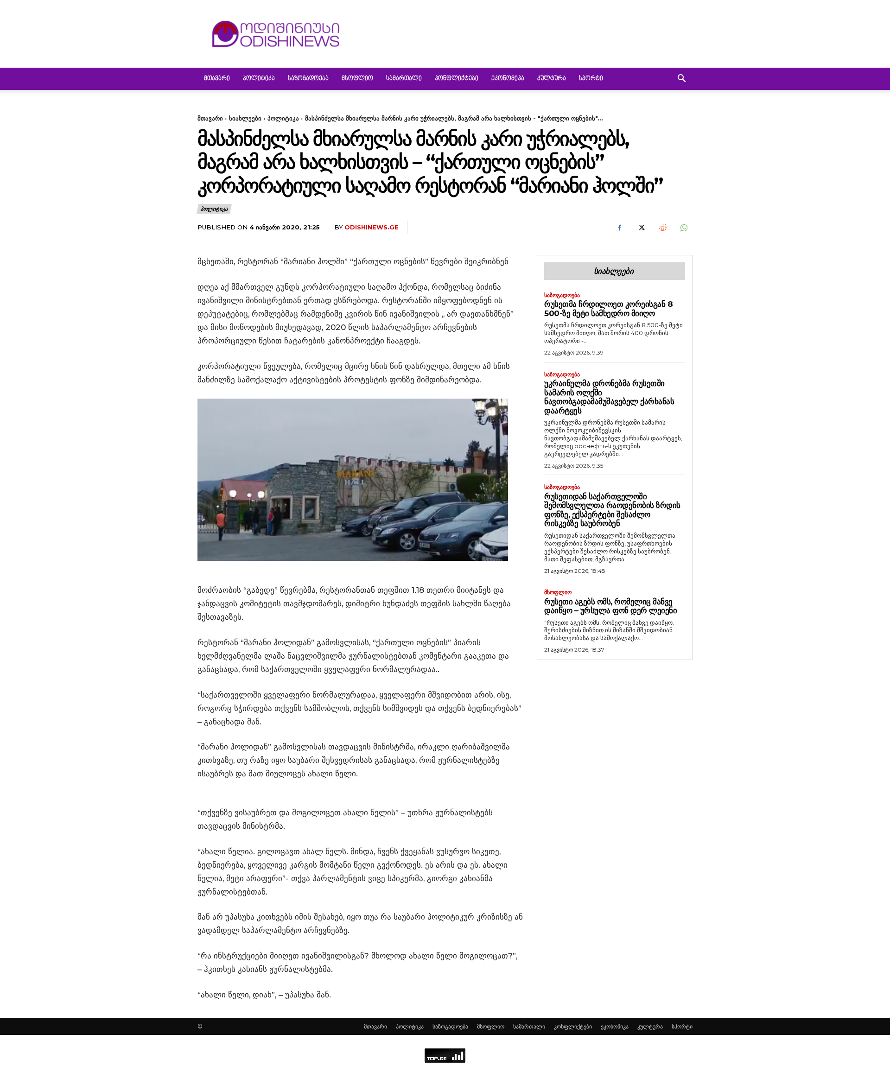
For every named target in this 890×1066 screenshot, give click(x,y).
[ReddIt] (662, 227)
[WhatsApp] (683, 227)
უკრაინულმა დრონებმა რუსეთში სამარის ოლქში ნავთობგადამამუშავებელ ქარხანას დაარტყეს (609, 397)
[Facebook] (619, 227)
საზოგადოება (308, 79)
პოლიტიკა (259, 79)
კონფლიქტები (456, 79)
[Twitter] (640, 227)
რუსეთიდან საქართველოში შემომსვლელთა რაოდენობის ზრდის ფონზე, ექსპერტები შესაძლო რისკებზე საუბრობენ (612, 510)
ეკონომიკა (507, 79)
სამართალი (404, 79)
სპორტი (591, 79)
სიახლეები (245, 118)
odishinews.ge (371, 227)
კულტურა (551, 79)
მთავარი (217, 79)
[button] (681, 79)
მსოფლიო (357, 79)
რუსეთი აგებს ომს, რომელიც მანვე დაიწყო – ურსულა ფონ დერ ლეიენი (610, 606)
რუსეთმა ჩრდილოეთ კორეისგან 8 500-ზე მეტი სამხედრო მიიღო (608, 308)
